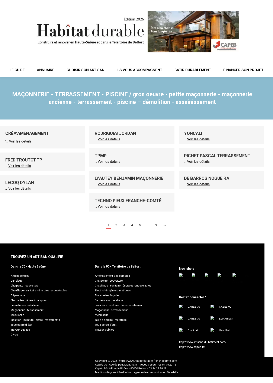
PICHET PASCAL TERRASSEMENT (217, 155)
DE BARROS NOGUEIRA (206, 178)
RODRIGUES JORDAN (115, 133)
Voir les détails (20, 141)
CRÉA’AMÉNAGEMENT (27, 133)
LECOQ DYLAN (19, 182)
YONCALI (193, 133)
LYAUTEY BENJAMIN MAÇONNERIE (129, 178)
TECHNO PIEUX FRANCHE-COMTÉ (128, 200)
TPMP (101, 155)
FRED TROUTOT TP (23, 160)
